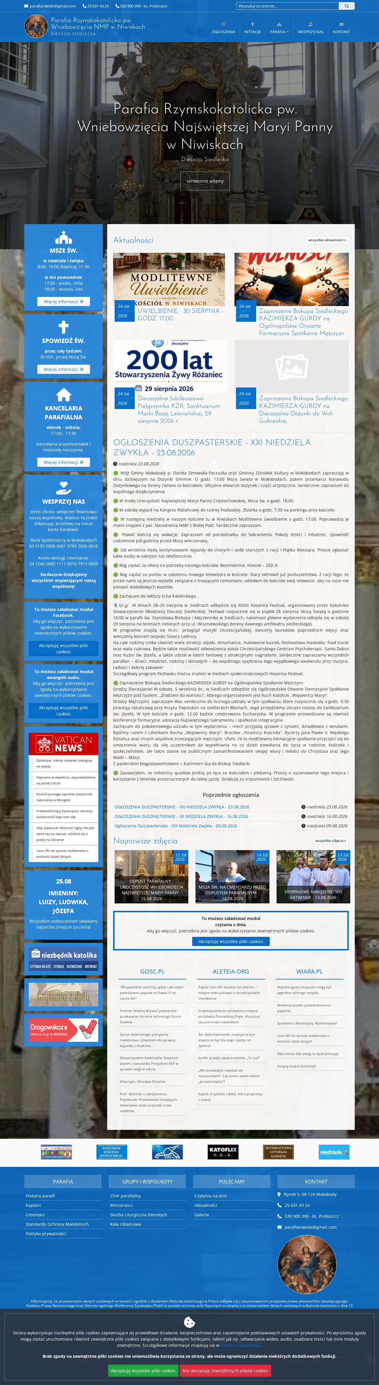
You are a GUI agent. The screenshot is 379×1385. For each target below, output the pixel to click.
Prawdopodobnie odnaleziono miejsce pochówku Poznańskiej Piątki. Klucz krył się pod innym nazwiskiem (229, 1016)
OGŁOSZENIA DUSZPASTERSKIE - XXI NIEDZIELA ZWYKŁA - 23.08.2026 (182, 807)
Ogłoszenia (223, 31)
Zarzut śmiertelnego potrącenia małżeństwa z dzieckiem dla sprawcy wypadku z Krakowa (148, 1040)
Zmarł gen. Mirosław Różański (143, 1081)
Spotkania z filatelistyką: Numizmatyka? (307, 1023)
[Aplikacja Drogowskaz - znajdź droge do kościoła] (63, 1029)
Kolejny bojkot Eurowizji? (296, 1066)
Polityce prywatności (241, 1345)
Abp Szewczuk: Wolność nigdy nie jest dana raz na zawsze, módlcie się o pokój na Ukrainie (65, 834)
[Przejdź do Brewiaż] (217, 1152)
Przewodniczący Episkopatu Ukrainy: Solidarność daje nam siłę (64, 814)
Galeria (202, 1214)
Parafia (278, 31)
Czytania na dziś (211, 1196)
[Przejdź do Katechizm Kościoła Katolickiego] (51, 1152)
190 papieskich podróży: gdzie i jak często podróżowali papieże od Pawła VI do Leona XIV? (152, 992)
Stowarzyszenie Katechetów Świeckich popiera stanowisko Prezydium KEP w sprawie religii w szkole (149, 1063)
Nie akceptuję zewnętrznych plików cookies (225, 1370)
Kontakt (341, 31)
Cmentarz (35, 1214)
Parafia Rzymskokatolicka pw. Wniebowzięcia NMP (91, 26)
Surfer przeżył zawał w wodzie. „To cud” (229, 1058)
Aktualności (133, 241)
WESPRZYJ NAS (311, 31)
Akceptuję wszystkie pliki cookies (63, 648)
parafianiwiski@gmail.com (52, 6)
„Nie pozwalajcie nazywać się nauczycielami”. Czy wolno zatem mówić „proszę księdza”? (229, 1076)
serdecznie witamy (205, 181)
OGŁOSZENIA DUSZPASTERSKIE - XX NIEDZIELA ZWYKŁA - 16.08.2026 (181, 816)
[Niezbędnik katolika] (63, 958)
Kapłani (33, 1205)
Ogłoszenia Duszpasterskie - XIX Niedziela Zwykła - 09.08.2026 (176, 826)
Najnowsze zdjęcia (145, 841)
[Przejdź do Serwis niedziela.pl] (273, 1152)
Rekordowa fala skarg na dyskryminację (307, 1053)
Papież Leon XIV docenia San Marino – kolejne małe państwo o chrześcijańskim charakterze (229, 992)
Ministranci (121, 1205)
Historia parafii (40, 1196)
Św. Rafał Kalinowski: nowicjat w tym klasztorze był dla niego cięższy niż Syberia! (226, 1040)
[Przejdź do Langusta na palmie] (106, 1152)
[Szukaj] (347, 6)
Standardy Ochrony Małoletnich (57, 1224)
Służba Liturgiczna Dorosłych (138, 1214)
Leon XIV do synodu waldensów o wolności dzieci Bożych (62, 853)
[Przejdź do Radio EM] (328, 1152)
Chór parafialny (125, 1196)
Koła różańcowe (125, 1224)
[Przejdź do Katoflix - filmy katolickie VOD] (162, 1152)
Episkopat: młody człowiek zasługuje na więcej (64, 763)
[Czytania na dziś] (63, 994)
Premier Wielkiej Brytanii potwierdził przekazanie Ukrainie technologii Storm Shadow (150, 1016)
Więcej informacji (61, 301)
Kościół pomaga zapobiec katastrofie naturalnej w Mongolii (64, 797)
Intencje (252, 31)
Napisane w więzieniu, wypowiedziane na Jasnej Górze (65, 780)
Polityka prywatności (46, 1233)
